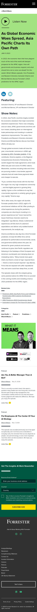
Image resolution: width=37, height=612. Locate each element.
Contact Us (4, 557)
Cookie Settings (29, 602)
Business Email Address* (9, 477)
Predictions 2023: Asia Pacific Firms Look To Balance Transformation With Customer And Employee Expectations (18, 296)
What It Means (5, 381)
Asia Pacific (5, 314)
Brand (3, 573)
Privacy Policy (17, 602)
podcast (15, 314)
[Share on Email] (10, 94)
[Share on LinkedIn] (3, 94)
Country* (4, 487)
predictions (25, 314)
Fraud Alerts (5, 570)
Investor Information (7, 559)
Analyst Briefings (6, 548)
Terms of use (6, 602)
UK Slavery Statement (8, 576)
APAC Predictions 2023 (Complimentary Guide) (17, 300)
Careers (3, 562)
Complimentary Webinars (9, 554)
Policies (3, 565)
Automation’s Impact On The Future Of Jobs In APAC (19, 302)
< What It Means (6, 11)
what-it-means (6, 317)
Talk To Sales (18, 584)
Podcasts (4, 567)
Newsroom (4, 551)
